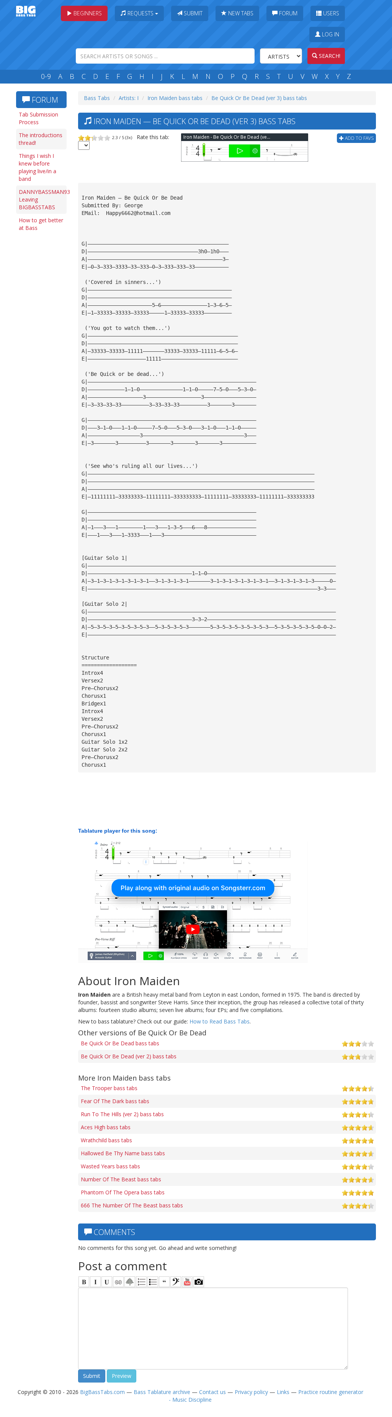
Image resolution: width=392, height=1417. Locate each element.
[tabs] (175, 1281)
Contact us (212, 1392)
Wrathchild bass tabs (106, 1140)
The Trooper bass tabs (109, 1088)
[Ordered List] (141, 1281)
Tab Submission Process (38, 118)
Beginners (87, 13)
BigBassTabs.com (102, 1392)
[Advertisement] (43, 353)
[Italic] (95, 1281)
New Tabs (240, 13)
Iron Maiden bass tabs (175, 98)
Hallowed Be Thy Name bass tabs (123, 1153)
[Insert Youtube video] (187, 1281)
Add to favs (359, 138)
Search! (328, 55)
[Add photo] (198, 1281)
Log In (329, 34)
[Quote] (164, 1281)
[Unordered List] (152, 1281)
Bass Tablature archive (162, 1392)
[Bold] (83, 1281)
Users (330, 13)
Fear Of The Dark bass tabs (115, 1101)
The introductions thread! (40, 138)
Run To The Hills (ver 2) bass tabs (122, 1114)
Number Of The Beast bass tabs (121, 1179)
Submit (192, 13)
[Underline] (106, 1281)
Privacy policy (251, 1392)
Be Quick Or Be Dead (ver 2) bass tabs (128, 1056)
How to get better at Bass (41, 223)
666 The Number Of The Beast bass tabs (132, 1205)
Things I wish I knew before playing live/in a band (37, 167)
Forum (287, 13)
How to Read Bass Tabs (219, 1021)
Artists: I (129, 98)
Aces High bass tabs (106, 1127)
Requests (140, 13)
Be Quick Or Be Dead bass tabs (120, 1043)
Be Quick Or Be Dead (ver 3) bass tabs (259, 98)
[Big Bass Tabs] (26, 10)
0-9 (46, 76)
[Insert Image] (129, 1281)
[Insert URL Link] (118, 1281)
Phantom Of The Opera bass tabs (123, 1192)
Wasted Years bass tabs (110, 1166)
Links (283, 1392)
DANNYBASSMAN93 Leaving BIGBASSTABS (43, 199)
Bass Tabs (97, 98)
